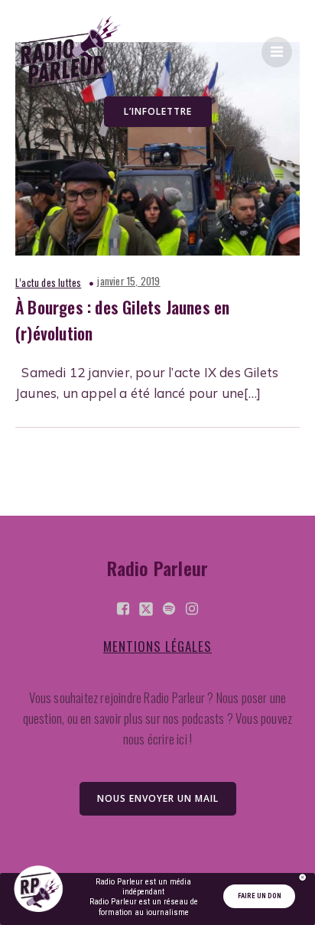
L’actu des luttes (48, 282)
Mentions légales (157, 646)
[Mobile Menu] (276, 52)
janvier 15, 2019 (128, 281)
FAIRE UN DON (259, 896)
